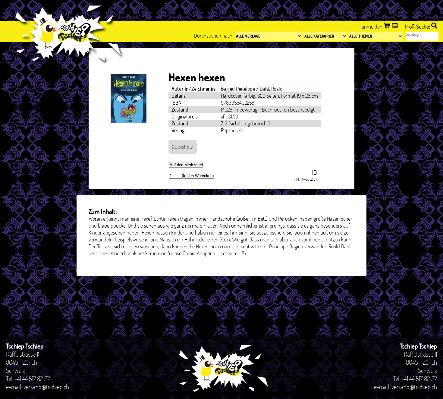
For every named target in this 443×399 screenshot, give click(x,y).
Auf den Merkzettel (186, 165)
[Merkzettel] (395, 26)
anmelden (373, 26)
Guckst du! (182, 146)
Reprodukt (231, 130)
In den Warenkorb (198, 175)
